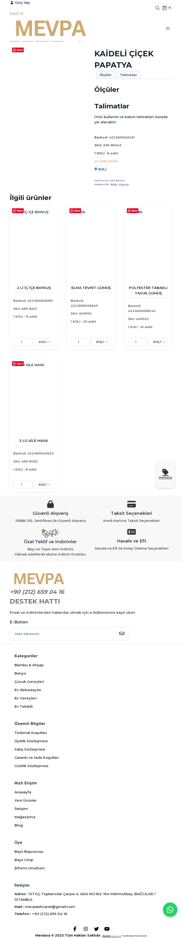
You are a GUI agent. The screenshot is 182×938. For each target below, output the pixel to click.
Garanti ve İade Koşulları (36, 757)
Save (20, 50)
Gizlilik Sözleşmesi (31, 766)
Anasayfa (22, 792)
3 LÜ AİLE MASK (33, 440)
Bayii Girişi (23, 860)
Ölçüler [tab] (106, 75)
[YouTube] (107, 929)
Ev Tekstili (23, 706)
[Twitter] (96, 929)
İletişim (21, 808)
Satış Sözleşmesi (29, 749)
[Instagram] (86, 929)
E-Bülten (19, 622)
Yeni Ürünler (25, 800)
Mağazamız (25, 817)
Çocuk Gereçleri (29, 681)
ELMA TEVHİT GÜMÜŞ (91, 287)
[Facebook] (75, 929)
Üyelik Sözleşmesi (31, 741)
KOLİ (101, 169)
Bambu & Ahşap (29, 665)
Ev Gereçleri (25, 698)
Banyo (20, 673)
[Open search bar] (157, 8)
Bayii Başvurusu (28, 851)
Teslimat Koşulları (30, 732)
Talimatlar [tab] (128, 75)
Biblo (114, 184)
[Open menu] (168, 28)
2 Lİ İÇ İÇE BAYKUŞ (34, 287)
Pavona (124, 184)
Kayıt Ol (16, 13)
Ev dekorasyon (27, 690)
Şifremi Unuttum (29, 868)
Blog (18, 825)
